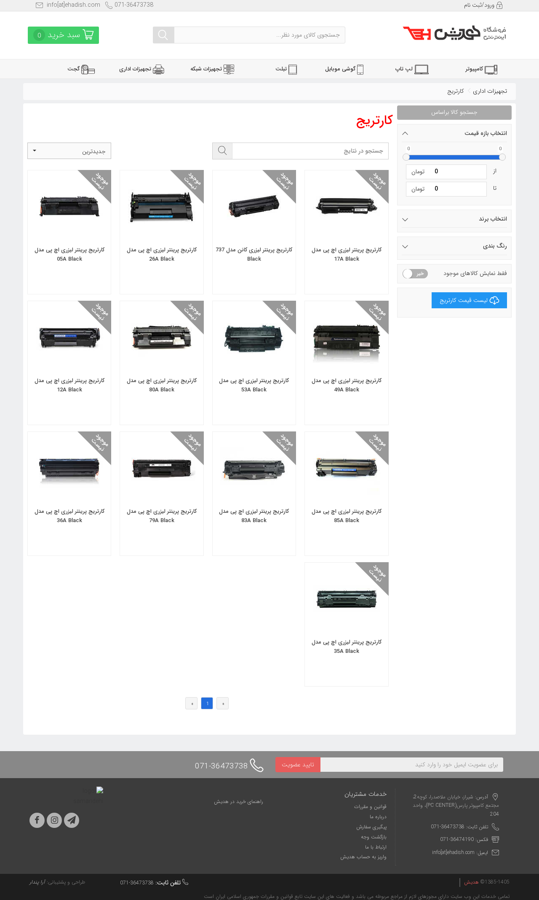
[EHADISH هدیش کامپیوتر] (454, 31)
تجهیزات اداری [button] (136, 69)
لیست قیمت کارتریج (464, 300)
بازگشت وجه (374, 837)
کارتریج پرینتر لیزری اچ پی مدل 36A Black (69, 516)
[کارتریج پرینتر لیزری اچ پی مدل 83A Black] (254, 496)
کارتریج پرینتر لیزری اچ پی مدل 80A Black (162, 385)
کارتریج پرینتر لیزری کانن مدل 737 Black (254, 254)
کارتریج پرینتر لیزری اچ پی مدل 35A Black (347, 647)
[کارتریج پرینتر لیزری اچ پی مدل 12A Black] (69, 365)
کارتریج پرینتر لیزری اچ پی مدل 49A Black (347, 385)
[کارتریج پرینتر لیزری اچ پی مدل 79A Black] (161, 496)
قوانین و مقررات (370, 807)
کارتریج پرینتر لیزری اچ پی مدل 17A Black (347, 254)
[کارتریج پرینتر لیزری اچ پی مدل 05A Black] (69, 234)
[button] (69, 151)
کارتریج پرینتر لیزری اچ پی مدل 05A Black (69, 254)
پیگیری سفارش (371, 827)
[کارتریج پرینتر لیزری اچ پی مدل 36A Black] (69, 496)
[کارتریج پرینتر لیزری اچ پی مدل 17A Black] (346, 234)
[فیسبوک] (37, 820)
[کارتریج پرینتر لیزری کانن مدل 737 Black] (254, 234)
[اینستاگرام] (54, 820)
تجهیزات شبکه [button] (207, 69)
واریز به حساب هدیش (363, 857)
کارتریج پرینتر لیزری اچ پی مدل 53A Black (254, 385)
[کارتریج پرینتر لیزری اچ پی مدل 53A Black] (254, 365)
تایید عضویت (298, 764)
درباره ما (378, 817)
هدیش (471, 882)
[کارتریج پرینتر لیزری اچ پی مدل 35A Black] (346, 626)
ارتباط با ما (376, 847)
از (494, 170)
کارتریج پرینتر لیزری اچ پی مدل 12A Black (69, 385)
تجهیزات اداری (490, 91)
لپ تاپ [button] (404, 69)
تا (494, 188)
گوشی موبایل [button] (341, 69)
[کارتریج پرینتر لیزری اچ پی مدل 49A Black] (346, 365)
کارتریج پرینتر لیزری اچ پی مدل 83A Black (254, 516)
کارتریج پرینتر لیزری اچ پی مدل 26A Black (162, 254)
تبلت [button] (281, 69)
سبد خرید (60, 34)
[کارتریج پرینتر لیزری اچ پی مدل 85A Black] (346, 496)
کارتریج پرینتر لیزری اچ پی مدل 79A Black (162, 516)
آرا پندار (37, 882)
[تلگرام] (71, 820)
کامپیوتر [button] (475, 69)
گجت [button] (74, 69)
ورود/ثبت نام (480, 5)
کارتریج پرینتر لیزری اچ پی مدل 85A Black (347, 516)
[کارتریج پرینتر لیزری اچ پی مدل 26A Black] (161, 234)
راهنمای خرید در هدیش (238, 802)
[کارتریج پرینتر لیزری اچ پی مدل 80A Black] (161, 365)
